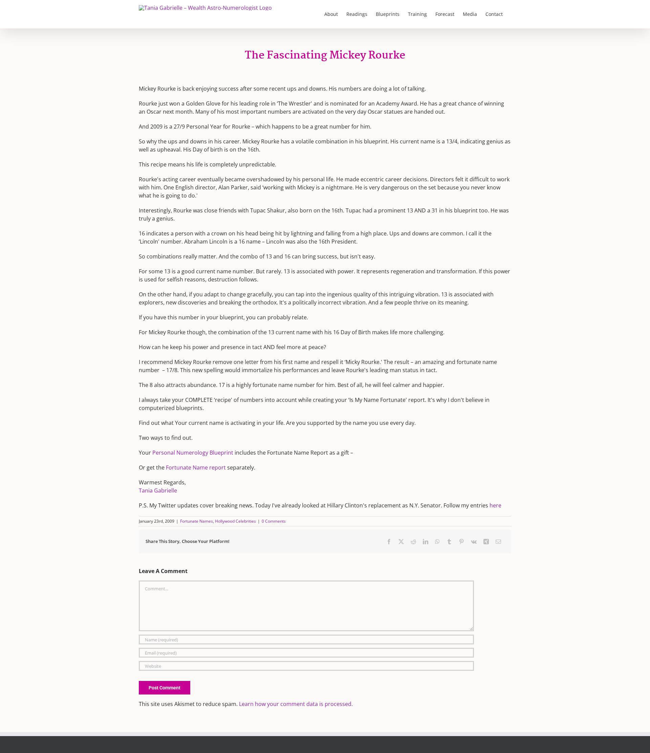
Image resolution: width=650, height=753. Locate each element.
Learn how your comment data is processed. (296, 704)
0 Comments (274, 521)
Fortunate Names (196, 521)
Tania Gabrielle (158, 490)
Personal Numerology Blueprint (193, 452)
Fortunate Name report (196, 467)
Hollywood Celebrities (235, 521)
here (495, 505)
